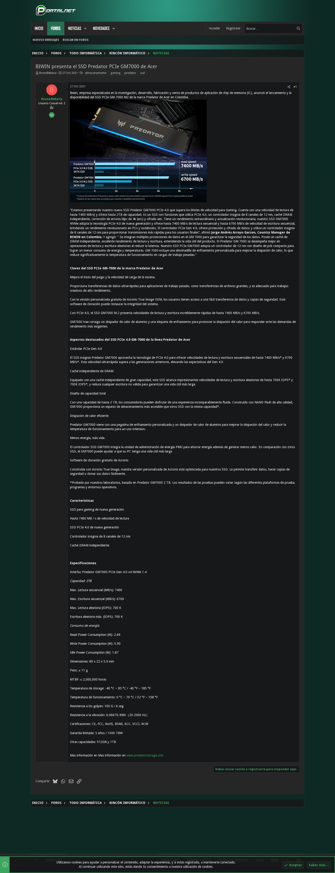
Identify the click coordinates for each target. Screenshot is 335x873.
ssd (142, 73)
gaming (116, 73)
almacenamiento (96, 73)
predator (130, 73)
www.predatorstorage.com (144, 755)
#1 (295, 86)
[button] (85, 28)
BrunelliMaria (48, 73)
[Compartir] (289, 87)
